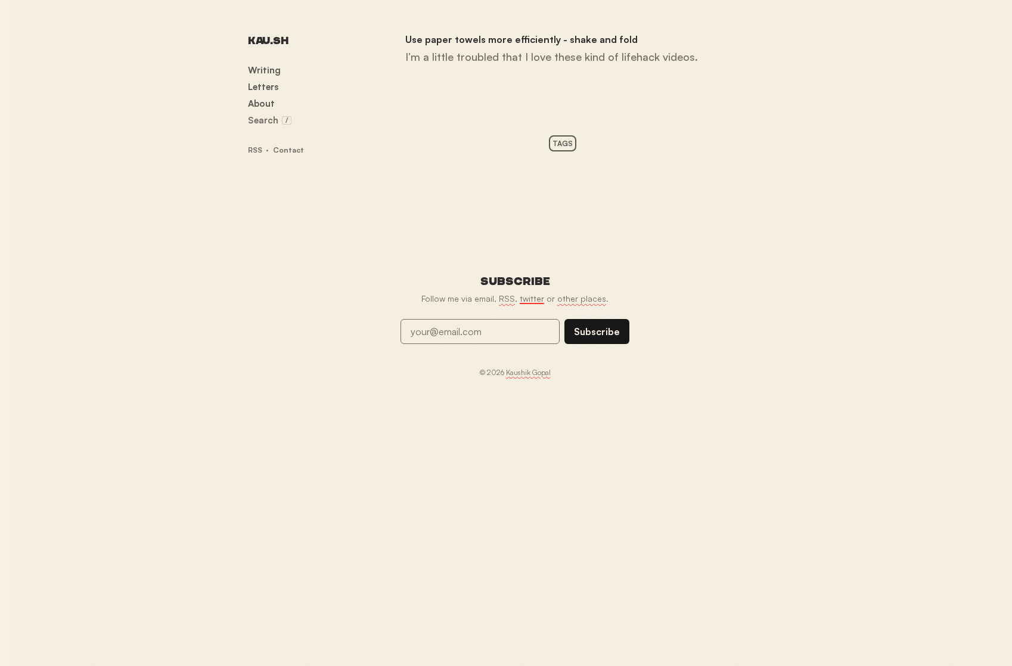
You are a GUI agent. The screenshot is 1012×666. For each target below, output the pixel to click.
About (261, 103)
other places (581, 298)
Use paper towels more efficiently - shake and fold (521, 39)
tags (562, 143)
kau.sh (268, 41)
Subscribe (597, 331)
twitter (532, 298)
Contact (288, 149)
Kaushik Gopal (528, 372)
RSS (255, 149)
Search (268, 120)
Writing (264, 70)
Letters (263, 86)
